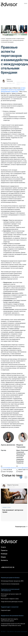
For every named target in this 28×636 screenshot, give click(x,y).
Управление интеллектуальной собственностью (10, 589)
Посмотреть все (20, 526)
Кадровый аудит (6, 610)
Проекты (4, 550)
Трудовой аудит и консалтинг (10, 607)
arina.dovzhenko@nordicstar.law (8, 467)
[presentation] (21, 477)
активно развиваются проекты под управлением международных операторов (13, 89)
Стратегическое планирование (10, 584)
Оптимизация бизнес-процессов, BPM (12, 581)
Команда (4, 554)
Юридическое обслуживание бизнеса (12, 615)
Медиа (3, 557)
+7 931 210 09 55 (7, 469)
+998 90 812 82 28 (7, 567)
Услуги (3, 547)
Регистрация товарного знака (10, 598)
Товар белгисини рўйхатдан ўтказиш (12, 601)
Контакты (4, 560)
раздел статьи (7, 507)
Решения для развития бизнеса (10, 577)
